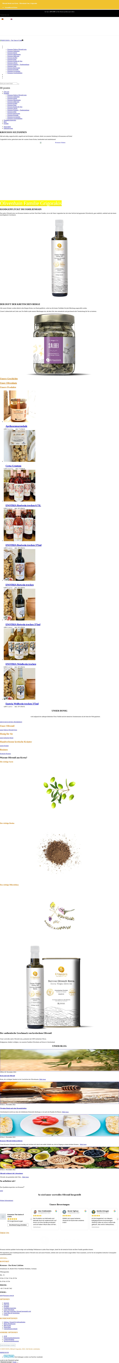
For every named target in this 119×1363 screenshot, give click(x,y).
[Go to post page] (59, 1060)
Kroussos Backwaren (13, 68)
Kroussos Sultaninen (13, 51)
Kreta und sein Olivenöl (7, 1076)
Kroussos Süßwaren (13, 56)
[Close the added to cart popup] (17, 1362)
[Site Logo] (22, 40)
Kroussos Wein (11, 66)
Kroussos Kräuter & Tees (14, 61)
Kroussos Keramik (12, 69)
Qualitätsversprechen (10, 74)
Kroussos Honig (12, 53)
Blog (5, 76)
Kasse (14, 1362)
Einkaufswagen (12, 28)
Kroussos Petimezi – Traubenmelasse (18, 64)
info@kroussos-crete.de (7, 1295)
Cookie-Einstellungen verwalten (7, 1345)
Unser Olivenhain (8, 383)
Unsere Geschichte (9, 378)
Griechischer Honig (24, 716)
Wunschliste (10, 26)
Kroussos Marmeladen (14, 54)
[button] (2, 82)
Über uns (6, 46)
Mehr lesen (42, 1079)
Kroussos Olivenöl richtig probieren (11, 1141)
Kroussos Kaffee (12, 58)
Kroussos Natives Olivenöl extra (16, 49)
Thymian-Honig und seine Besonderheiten (13, 1108)
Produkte (6, 48)
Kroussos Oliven (12, 63)
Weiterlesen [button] (66, 1227)
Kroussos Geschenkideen (14, 73)
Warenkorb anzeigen (6, 1362)
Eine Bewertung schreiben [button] (18, 1225)
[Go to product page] (61, 406)
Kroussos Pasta (11, 59)
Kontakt (6, 78)
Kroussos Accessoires (13, 71)
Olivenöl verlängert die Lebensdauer (11, 1173)
